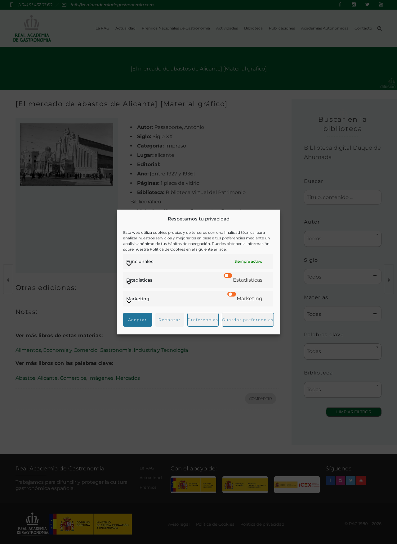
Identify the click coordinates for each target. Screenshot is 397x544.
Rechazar (169, 319)
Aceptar (137, 319)
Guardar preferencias (248, 319)
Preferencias (203, 319)
